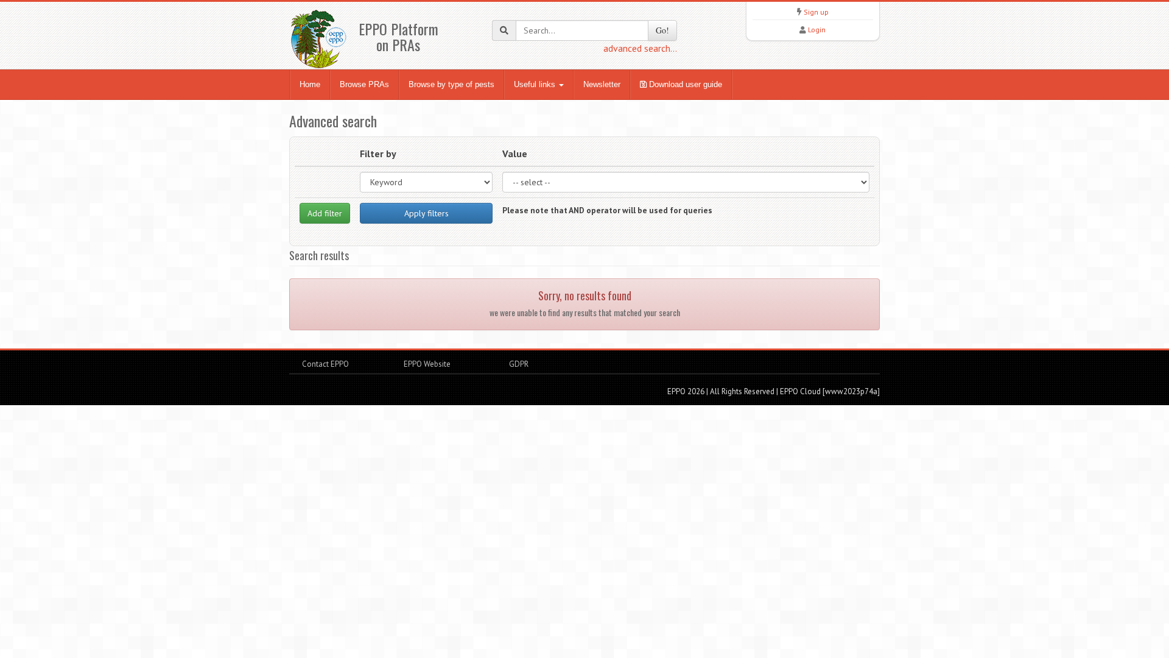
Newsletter (601, 84)
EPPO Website (427, 364)
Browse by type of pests (451, 84)
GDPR (517, 364)
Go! (662, 30)
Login (817, 29)
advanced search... (640, 48)
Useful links (536, 84)
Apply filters (426, 213)
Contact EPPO (325, 364)
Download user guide (684, 84)
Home (310, 84)
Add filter (324, 213)
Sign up (816, 11)
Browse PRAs (364, 84)
